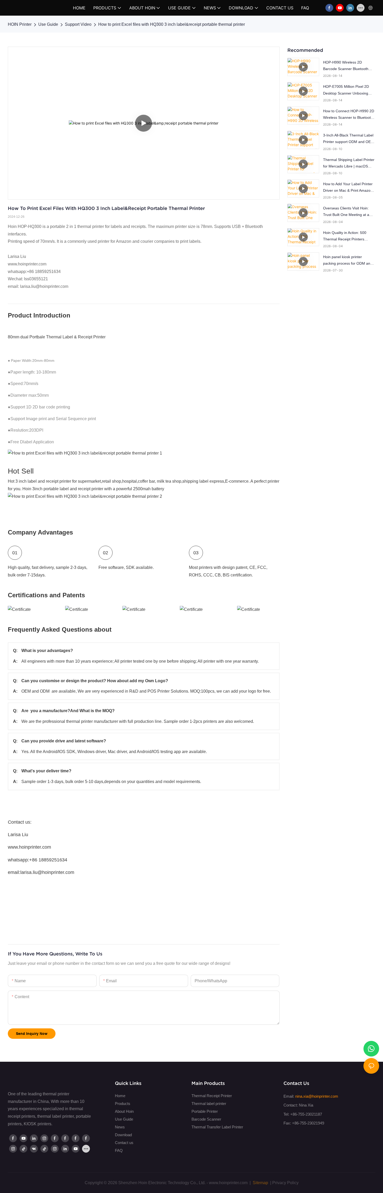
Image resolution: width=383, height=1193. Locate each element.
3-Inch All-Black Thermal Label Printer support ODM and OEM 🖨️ (348, 139)
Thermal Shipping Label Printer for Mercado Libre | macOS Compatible (348, 164)
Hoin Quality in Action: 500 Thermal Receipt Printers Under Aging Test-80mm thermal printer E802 (344, 237)
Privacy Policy (285, 1182)
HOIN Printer (20, 24)
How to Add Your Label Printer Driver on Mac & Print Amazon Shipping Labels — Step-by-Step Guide (348, 188)
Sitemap (260, 1182)
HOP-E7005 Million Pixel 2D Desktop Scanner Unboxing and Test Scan (346, 90)
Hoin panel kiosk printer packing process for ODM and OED (347, 261)
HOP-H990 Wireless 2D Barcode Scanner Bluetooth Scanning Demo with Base (345, 66)
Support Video (78, 24)
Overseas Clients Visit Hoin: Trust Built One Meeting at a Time (346, 212)
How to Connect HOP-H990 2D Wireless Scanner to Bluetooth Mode (348, 115)
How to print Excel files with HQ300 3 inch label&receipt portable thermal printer (171, 24)
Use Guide (48, 24)
